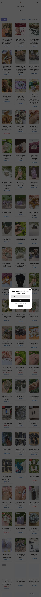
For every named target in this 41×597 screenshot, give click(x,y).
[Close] (30, 290)
